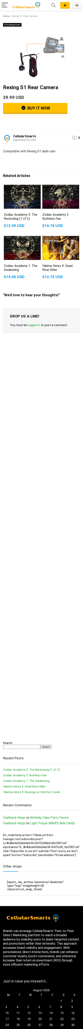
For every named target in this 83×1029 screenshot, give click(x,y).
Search (7, 743)
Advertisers (65, 5)
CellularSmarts (24, 136)
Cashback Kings (14, 817)
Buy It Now (38, 108)
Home (6, 16)
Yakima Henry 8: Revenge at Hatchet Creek (31, 792)
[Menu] (5, 5)
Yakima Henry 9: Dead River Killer (24, 786)
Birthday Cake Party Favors (49, 817)
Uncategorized (12, 24)
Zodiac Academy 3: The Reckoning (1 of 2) (20, 217)
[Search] (53, 5)
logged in (34, 325)
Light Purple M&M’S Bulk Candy (52, 823)
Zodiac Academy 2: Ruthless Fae (55, 217)
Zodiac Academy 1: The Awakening (26, 781)
